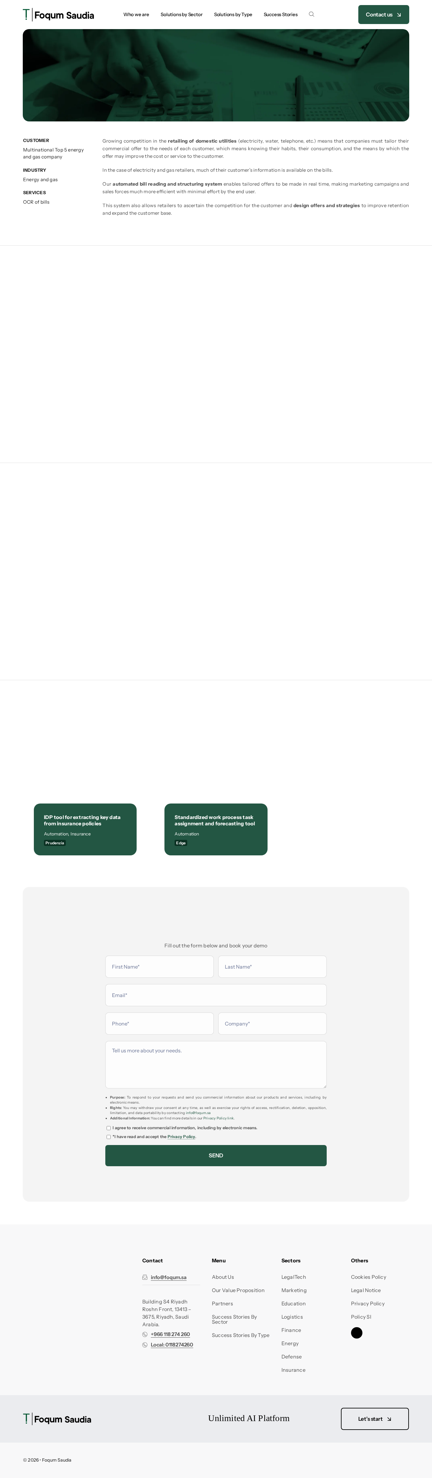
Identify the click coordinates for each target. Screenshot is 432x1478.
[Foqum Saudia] (58, 10)
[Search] (311, 14)
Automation (56, 834)
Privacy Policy (181, 1136)
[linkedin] (356, 1333)
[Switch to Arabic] (323, 14)
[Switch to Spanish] (337, 14)
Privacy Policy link (218, 1118)
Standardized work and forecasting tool (215, 820)
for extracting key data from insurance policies (82, 820)
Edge (181, 843)
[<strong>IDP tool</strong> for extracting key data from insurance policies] (85, 745)
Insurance (81, 834)
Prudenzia (55, 843)
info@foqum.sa (198, 1113)
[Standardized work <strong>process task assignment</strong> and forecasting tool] (216, 745)
